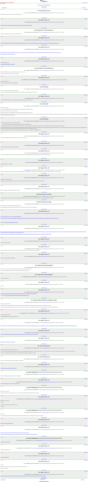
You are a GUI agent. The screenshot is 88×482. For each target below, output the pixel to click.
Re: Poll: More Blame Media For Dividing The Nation (46, 313)
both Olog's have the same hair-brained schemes (11, 222)
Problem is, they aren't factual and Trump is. (6, 423)
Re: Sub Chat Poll (46, 98)
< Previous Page (4, 7)
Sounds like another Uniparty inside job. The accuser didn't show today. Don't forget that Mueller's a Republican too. (20, 293)
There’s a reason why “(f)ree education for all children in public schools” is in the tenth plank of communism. (16, 25)
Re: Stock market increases (45, 12)
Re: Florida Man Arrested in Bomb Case (46, 79)
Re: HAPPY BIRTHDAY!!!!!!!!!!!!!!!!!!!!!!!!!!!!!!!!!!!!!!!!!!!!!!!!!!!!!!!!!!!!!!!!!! (46, 440)
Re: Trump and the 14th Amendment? (46, 276)
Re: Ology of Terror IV (46, 32)
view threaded (86, 9)
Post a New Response (44, 17)
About (87, 2)
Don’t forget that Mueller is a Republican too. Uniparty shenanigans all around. (17, 295)
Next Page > (84, 7)
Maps (85, 2)
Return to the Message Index (44, 481)
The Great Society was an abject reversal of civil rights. (8, 368)
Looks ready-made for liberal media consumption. (7, 64)
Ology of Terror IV (46, 22)
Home (83, 2)
